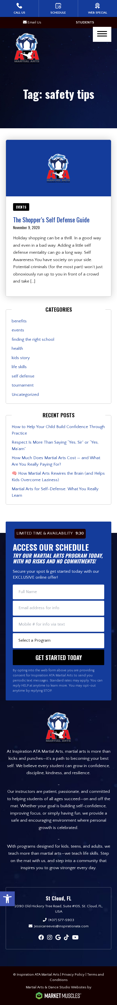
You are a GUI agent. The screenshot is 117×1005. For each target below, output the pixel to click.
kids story (21, 357)
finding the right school (33, 339)
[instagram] (49, 938)
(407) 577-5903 (61, 920)
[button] (7, 898)
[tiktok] (66, 938)
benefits (19, 321)
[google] (58, 938)
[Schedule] (58, 8)
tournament (23, 385)
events (21, 207)
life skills (19, 366)
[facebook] (41, 938)
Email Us (34, 22)
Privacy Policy (73, 974)
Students (85, 22)
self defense (23, 376)
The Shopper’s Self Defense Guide (51, 219)
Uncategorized (25, 394)
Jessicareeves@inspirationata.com (61, 926)
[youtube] (75, 938)
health (17, 348)
